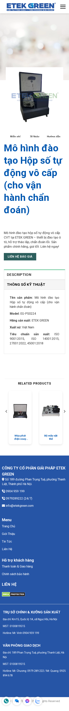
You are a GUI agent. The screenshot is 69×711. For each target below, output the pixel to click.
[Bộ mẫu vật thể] (51, 411)
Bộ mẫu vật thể (50, 437)
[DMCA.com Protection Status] (13, 594)
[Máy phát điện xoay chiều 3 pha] (20, 411)
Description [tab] (19, 274)
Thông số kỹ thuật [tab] (26, 284)
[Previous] (6, 418)
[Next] (64, 418)
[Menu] (63, 6)
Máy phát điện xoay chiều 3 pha (20, 437)
